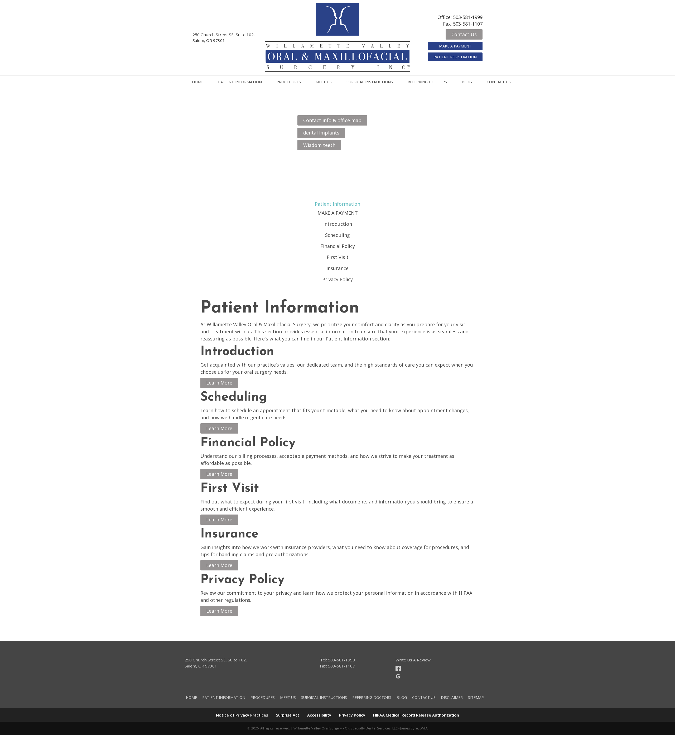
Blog (467, 81)
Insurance (337, 268)
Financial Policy (337, 246)
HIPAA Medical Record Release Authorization (416, 715)
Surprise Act (287, 715)
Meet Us (324, 81)
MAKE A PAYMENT (455, 46)
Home (197, 81)
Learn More (219, 382)
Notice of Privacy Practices (242, 715)
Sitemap (476, 697)
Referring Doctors (427, 81)
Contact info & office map (332, 120)
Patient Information (240, 81)
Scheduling (337, 235)
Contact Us (464, 34)
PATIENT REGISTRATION (455, 56)
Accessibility (319, 715)
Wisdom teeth (319, 145)
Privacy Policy (337, 279)
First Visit (338, 257)
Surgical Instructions (369, 81)
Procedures (289, 81)
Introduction (337, 224)
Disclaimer (452, 697)
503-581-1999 (468, 17)
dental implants (321, 132)
